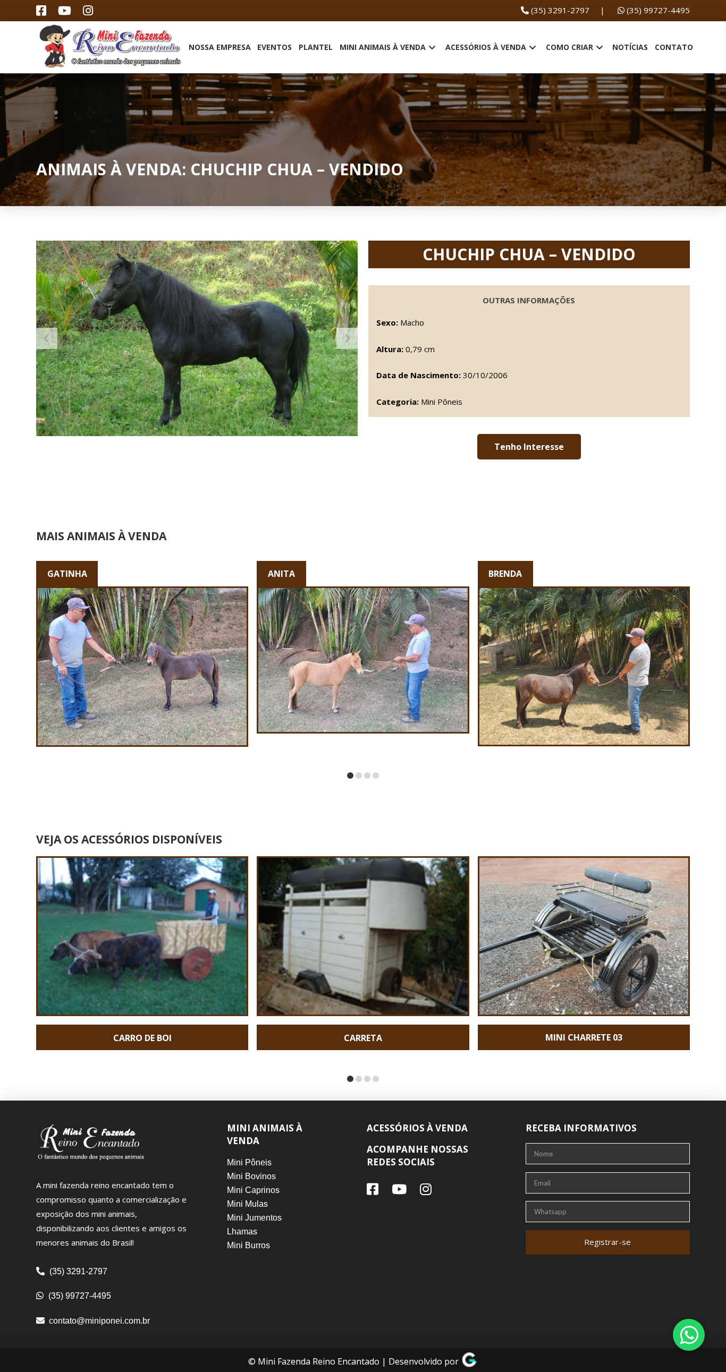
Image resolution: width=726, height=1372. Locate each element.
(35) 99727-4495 (657, 10)
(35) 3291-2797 (559, 10)
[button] (529, 446)
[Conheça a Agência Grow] (469, 1361)
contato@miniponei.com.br (99, 1320)
